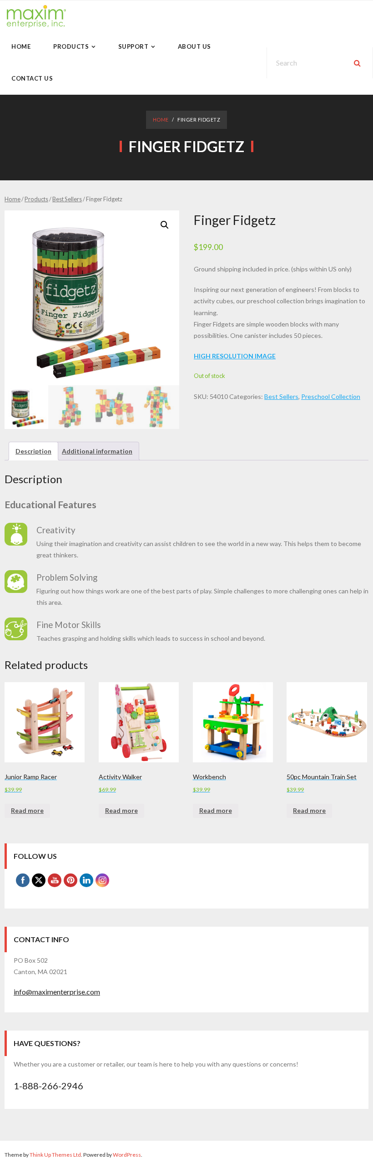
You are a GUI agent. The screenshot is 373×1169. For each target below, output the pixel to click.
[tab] (33, 451)
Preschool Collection (330, 396)
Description (33, 451)
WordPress (127, 1154)
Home (161, 120)
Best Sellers (67, 199)
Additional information (97, 451)
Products (36, 199)
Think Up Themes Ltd (55, 1154)
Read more (27, 810)
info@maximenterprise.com (57, 991)
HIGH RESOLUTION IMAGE (235, 356)
